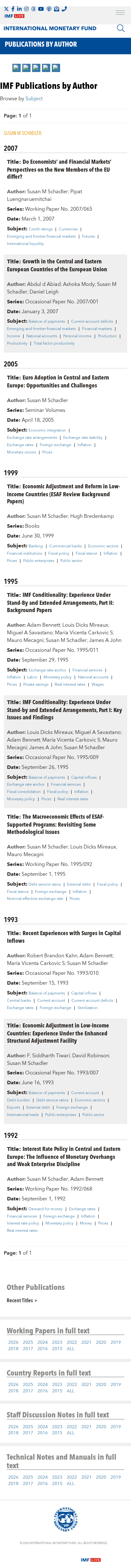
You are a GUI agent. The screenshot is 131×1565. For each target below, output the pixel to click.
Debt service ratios (45, 885)
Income (13, 336)
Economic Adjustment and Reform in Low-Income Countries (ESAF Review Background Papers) (63, 493)
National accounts (41, 336)
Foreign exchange (55, 445)
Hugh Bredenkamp (92, 516)
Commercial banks (65, 546)
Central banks (19, 1001)
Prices (47, 452)
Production (107, 336)
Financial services (87, 670)
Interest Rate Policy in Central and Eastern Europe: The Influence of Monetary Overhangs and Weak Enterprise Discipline (64, 1156)
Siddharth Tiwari (51, 1055)
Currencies (68, 229)
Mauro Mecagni (25, 640)
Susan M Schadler (47, 191)
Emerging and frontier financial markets (41, 237)
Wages (98, 685)
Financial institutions (24, 554)
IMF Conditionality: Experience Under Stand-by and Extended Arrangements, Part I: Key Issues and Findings (64, 709)
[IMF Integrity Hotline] (64, 8)
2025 (28, 1342)
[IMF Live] (91, 1556)
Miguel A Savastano (30, 632)
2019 (116, 1342)
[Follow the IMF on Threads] (33, 8)
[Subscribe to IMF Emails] (56, 8)
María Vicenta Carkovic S (84, 632)
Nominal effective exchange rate (35, 899)
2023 (57, 1342)
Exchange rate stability (82, 438)
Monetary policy (58, 677)
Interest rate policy (23, 1223)
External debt (79, 885)
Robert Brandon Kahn (52, 955)
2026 (13, 1342)
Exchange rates (20, 445)
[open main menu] (120, 13)
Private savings (35, 685)
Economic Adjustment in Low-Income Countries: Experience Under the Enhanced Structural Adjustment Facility (58, 1033)
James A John (105, 640)
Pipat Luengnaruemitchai (44, 195)
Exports (13, 1108)
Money (86, 1223)
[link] (16, 68)
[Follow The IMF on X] (6, 8)
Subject (34, 98)
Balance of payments (47, 322)
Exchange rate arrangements (32, 438)
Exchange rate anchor (47, 670)
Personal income (77, 336)
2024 (43, 1342)
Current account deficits (92, 322)
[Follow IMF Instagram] (26, 8)
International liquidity (25, 244)
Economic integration (47, 431)
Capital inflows (84, 778)
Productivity (17, 344)
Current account (51, 1001)
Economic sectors (103, 546)
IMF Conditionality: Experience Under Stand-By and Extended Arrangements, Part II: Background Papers (60, 602)
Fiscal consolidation (24, 792)
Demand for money (46, 1209)
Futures (88, 237)
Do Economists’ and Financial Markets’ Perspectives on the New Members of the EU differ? (59, 169)
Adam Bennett (43, 625)
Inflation (85, 445)
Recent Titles (20, 1300)
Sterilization (88, 1008)
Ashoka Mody (79, 284)
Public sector (71, 561)
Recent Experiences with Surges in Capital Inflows (64, 936)
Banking (36, 546)
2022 (72, 1342)
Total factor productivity (54, 344)
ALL (70, 1349)
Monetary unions (21, 452)
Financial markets (97, 329)
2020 (101, 1342)
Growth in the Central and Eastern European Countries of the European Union (57, 265)
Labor (32, 677)
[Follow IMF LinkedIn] (19, 8)
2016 (43, 1349)
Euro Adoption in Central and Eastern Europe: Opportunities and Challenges (58, 381)
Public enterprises (38, 561)
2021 (86, 1342)
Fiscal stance (86, 554)
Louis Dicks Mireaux (85, 625)
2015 (57, 1349)
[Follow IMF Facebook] (13, 8)
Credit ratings (40, 229)
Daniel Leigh (44, 291)
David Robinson (90, 1055)
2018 (13, 1349)
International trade (23, 1115)
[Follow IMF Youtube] (41, 8)
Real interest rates (70, 685)
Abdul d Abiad (44, 284)
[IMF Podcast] (49, 8)
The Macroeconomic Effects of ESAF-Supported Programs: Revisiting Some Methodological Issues (55, 824)
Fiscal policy (58, 554)
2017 (28, 1349)
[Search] (121, 28)
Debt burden (18, 1100)
